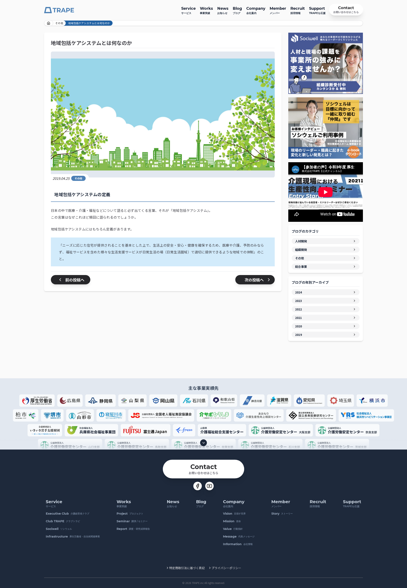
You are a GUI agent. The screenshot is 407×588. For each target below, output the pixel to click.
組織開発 (301, 249)
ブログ (237, 10)
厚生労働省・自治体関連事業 (73, 536)
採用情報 (297, 10)
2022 (298, 309)
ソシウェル (59, 529)
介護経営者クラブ (67, 513)
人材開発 (301, 241)
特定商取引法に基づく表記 (187, 568)
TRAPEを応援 (317, 10)
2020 (298, 326)
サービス (188, 10)
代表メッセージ (239, 536)
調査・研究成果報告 (133, 529)
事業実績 (206, 10)
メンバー (278, 10)
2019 (298, 334)
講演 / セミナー (132, 521)
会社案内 (255, 10)
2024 (298, 292)
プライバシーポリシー (226, 568)
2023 (298, 301)
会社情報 (238, 544)
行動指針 (233, 529)
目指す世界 (234, 513)
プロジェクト (130, 513)
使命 (232, 521)
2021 (298, 318)
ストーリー (282, 513)
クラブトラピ (63, 521)
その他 (59, 23)
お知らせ (223, 10)
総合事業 (301, 266)
